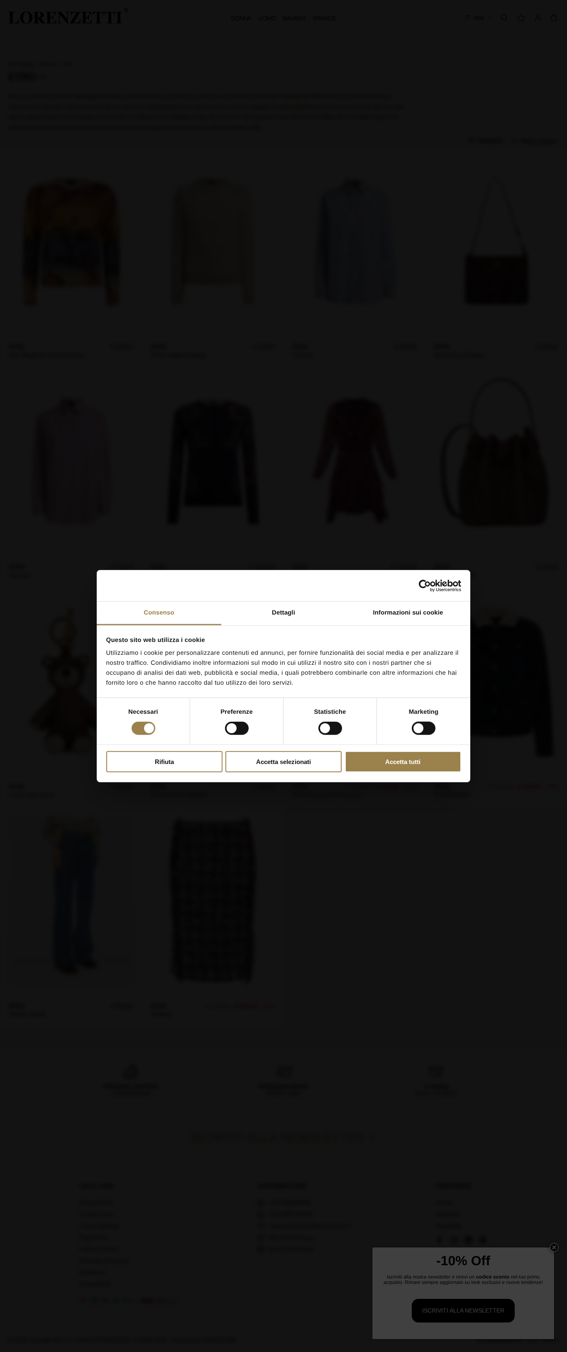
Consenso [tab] (159, 612)
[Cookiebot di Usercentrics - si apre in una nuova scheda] (425, 585)
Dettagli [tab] (283, 612)
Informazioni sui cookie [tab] (408, 612)
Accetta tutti (402, 761)
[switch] (237, 728)
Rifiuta (164, 761)
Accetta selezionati (283, 761)
